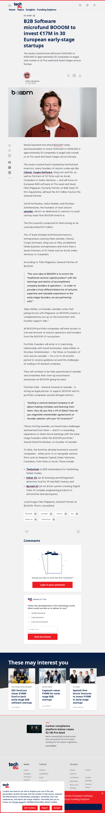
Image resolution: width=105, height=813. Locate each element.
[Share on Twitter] (9, 167)
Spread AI (32, 486)
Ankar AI (31, 477)
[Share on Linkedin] (9, 172)
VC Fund (28, 15)
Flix (72, 513)
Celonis (28, 172)
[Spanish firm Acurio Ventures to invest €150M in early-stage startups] (83, 675)
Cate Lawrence (78, 707)
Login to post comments (52, 584)
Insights (30, 9)
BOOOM (28, 513)
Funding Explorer (46, 9)
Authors (73, 774)
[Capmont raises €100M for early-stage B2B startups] (52, 675)
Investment (47, 687)
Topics (20, 9)
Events (88, 770)
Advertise (74, 781)
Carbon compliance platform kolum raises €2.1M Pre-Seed (60, 729)
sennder (28, 211)
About (72, 770)
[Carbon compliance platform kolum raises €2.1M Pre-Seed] (34, 729)
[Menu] (9, 6)
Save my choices (42, 636)
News (12, 9)
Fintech (42, 770)
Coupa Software (42, 172)
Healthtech (43, 774)
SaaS (41, 777)
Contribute (74, 777)
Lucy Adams (15, 707)
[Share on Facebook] (9, 162)
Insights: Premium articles (27, 777)
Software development (21, 687)
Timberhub (32, 469)
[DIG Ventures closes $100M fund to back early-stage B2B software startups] (21, 675)
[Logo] (19, 5)
